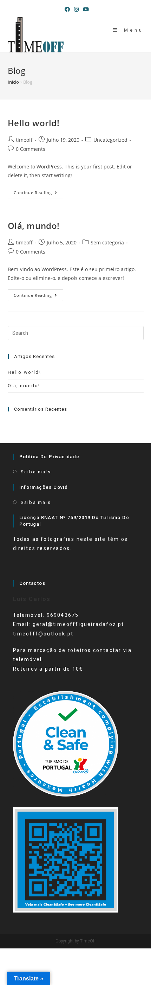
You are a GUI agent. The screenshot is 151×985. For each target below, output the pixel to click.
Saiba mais (36, 471)
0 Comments (30, 149)
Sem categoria (107, 242)
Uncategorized (110, 139)
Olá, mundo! (34, 225)
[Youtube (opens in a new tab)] (85, 9)
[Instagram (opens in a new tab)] (76, 9)
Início (13, 82)
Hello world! (34, 123)
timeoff (24, 139)
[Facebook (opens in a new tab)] (67, 9)
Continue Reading (38, 193)
